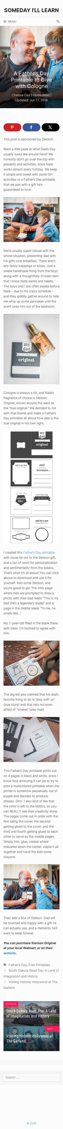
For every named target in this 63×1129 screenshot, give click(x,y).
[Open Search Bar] (58, 21)
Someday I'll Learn (31, 10)
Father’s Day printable (39, 552)
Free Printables (39, 965)
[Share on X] (50, 127)
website (10, 953)
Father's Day (18, 965)
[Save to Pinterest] (12, 127)
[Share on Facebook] (31, 127)
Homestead (41, 95)
